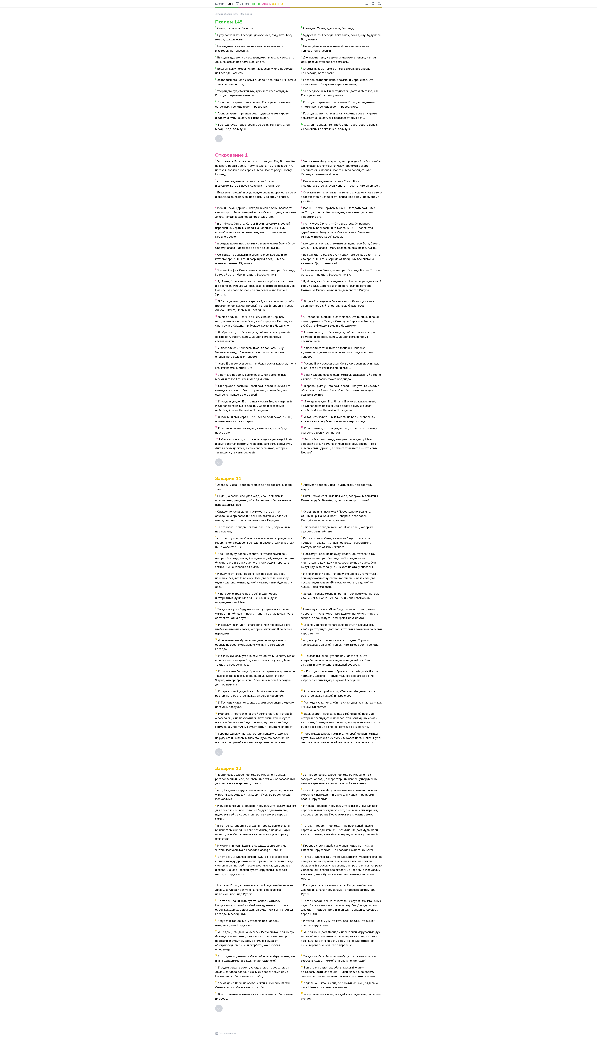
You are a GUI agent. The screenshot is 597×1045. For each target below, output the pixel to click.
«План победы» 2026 (226, 14)
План (230, 3)
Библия (219, 3)
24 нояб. (245, 3)
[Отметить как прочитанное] (219, 138)
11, (278, 3)
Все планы (246, 14)
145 (258, 3)
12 (281, 3)
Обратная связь (227, 1033)
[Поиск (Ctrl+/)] (373, 4)
